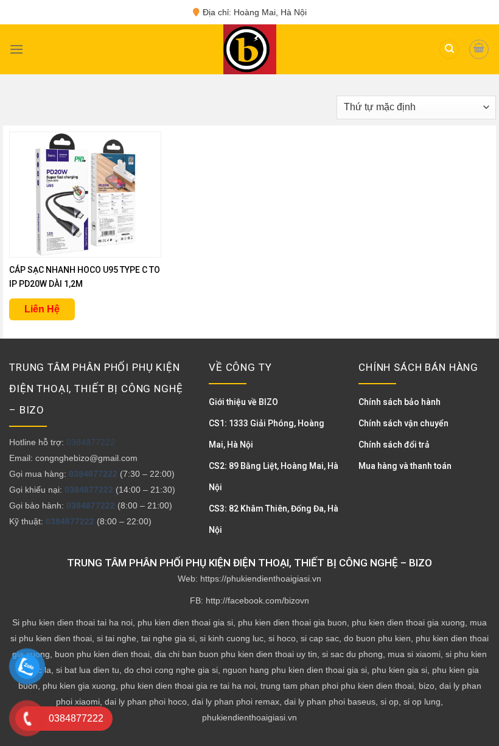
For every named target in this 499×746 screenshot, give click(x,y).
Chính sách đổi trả (394, 444)
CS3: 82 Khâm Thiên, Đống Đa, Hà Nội (273, 519)
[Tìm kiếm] (449, 50)
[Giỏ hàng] (479, 49)
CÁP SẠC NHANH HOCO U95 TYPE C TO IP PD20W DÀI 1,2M (84, 277)
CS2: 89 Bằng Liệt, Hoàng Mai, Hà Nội (273, 476)
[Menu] (16, 49)
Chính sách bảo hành (399, 402)
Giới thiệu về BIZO (243, 402)
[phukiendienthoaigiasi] (246, 49)
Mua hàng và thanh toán (405, 466)
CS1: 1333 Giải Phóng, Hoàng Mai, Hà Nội (266, 433)
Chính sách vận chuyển (403, 423)
